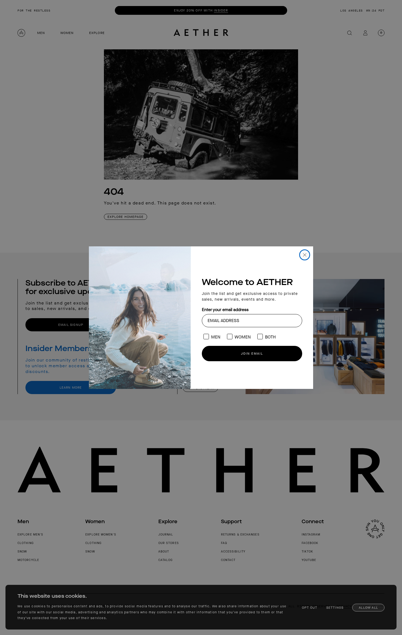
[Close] (305, 255)
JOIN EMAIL (252, 353)
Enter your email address (225, 309)
